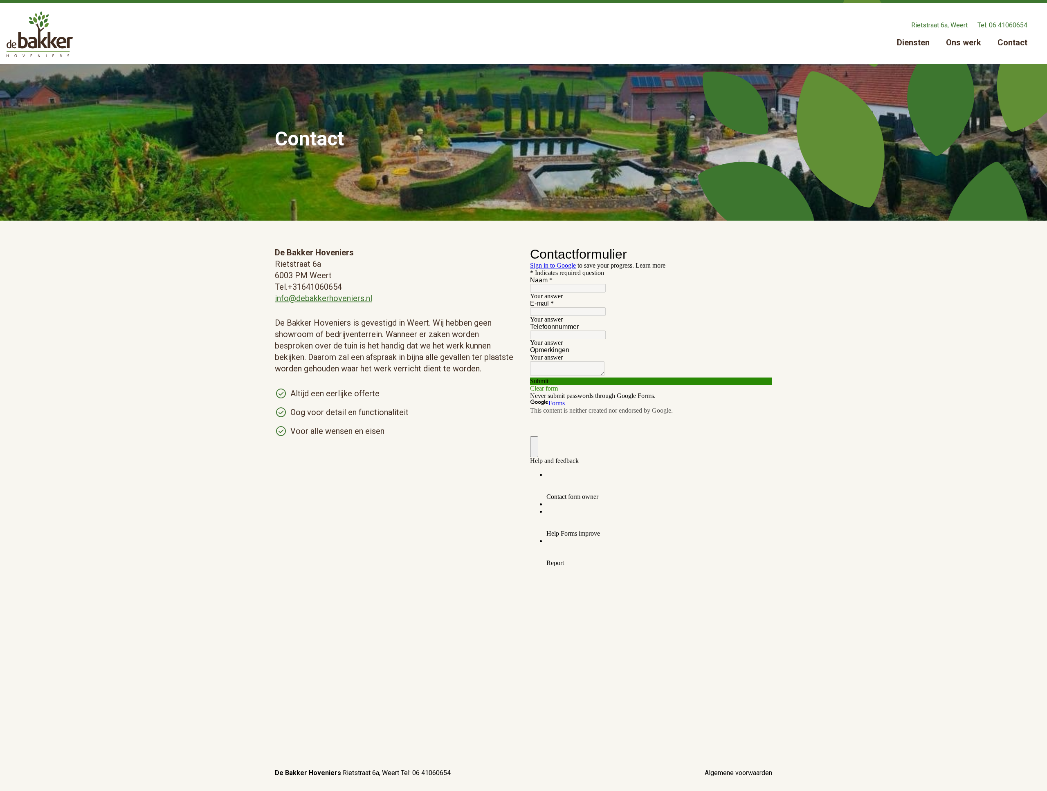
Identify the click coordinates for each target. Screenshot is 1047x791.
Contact (1012, 42)
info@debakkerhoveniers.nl (323, 298)
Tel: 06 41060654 (1002, 25)
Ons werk (963, 42)
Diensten (913, 42)
